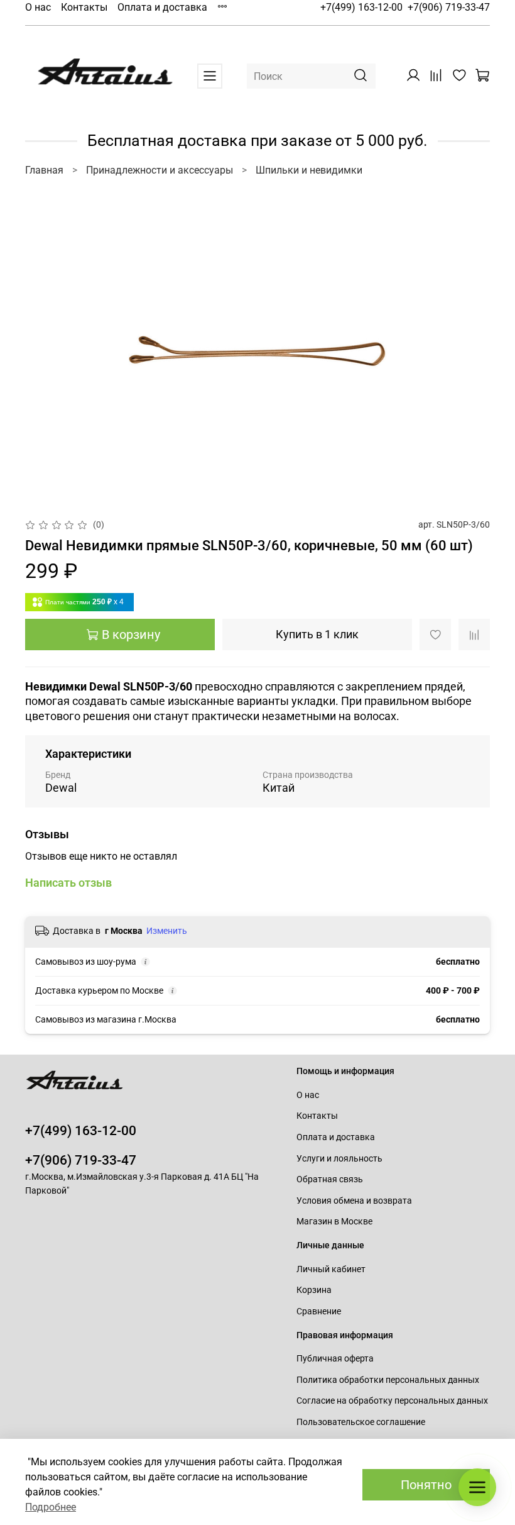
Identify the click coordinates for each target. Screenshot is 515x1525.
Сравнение (318, 1311)
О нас (38, 7)
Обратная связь (329, 1179)
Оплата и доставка (162, 7)
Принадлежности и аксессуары (159, 170)
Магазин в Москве (334, 1221)
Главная (44, 170)
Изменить (166, 931)
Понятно (426, 1484)
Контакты (84, 7)
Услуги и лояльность (339, 1158)
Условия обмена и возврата (354, 1200)
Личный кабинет (331, 1269)
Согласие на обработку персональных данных (392, 1400)
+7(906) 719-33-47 (449, 7)
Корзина (314, 1290)
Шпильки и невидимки (309, 170)
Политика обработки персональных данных (387, 1380)
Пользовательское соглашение (360, 1422)
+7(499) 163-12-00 (361, 7)
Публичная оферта (335, 1358)
